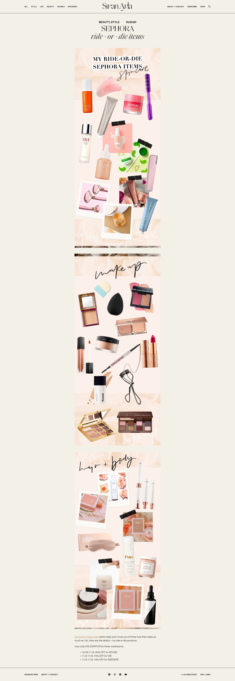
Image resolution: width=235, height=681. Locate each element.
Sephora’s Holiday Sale (87, 636)
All (26, 6)
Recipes (61, 6)
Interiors (72, 6)
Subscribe (192, 6)
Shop (202, 6)
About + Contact (175, 6)
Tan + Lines (205, 674)
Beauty (50, 6)
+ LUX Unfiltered (189, 674)
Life (42, 6)
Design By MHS (31, 674)
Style (34, 6)
